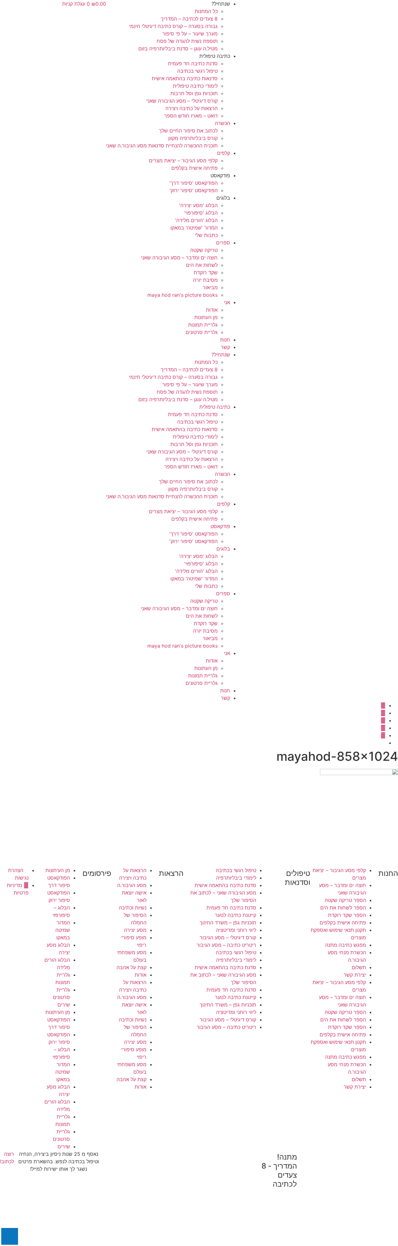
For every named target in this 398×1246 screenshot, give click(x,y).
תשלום (359, 967)
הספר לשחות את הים (343, 907)
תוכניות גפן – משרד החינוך (228, 922)
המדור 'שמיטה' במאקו (194, 228)
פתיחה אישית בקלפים (194, 168)
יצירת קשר (355, 975)
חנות (225, 340)
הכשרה (222, 123)
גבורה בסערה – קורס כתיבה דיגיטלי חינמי (173, 26)
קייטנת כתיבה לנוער (235, 915)
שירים (64, 1005)
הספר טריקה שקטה (345, 900)
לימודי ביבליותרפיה (236, 878)
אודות (212, 310)
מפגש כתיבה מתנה (345, 945)
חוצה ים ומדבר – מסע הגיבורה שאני (179, 257)
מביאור (210, 287)
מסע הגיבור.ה (131, 885)
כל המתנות (206, 11)
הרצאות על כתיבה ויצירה (191, 108)
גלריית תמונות (203, 325)
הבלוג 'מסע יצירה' (198, 205)
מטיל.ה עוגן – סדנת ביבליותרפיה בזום (178, 48)
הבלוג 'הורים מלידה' (196, 220)
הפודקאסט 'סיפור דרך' (193, 183)
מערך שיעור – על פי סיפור (190, 33)
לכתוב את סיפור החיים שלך (188, 131)
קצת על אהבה (131, 967)
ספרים (223, 242)
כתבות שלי (206, 235)
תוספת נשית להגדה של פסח (187, 41)
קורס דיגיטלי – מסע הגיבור (228, 937)
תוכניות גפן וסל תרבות (194, 93)
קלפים (223, 153)
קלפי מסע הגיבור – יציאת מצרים (183, 160)
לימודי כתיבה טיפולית (195, 86)
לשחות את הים (202, 265)
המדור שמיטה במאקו (62, 930)
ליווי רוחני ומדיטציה (236, 930)
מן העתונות (206, 317)
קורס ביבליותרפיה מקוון (193, 138)
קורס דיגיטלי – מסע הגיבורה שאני (182, 101)
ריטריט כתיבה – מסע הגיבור (226, 945)
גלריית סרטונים (202, 332)
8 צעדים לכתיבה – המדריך (189, 19)
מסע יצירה (135, 930)
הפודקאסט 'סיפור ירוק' (193, 190)
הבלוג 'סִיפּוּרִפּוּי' (201, 213)
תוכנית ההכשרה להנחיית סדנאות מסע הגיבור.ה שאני (162, 145)
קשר (225, 347)
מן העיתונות (57, 870)
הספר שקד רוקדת (347, 915)
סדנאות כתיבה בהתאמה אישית (185, 78)
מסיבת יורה (205, 280)
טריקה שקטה (204, 250)
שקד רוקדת (206, 272)
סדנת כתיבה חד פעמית (193, 63)
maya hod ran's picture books (182, 295)
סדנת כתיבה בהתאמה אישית (225, 885)
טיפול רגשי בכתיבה (197, 71)
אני (227, 302)
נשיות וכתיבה (132, 907)
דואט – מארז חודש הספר (191, 116)
